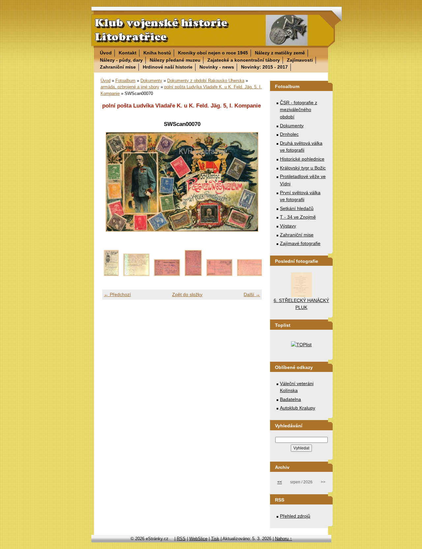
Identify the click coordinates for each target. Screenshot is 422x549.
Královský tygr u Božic (303, 167)
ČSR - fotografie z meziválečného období (298, 109)
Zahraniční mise (118, 67)
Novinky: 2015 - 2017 (264, 67)
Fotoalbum (125, 80)
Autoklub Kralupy (297, 408)
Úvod (106, 52)
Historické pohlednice (302, 159)
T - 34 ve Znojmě (298, 217)
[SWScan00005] (219, 274)
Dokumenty (151, 80)
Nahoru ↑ (283, 538)
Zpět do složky (187, 294)
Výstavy (288, 226)
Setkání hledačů (297, 208)
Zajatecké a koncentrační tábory (243, 60)
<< (279, 482)
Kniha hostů (157, 52)
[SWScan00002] (136, 274)
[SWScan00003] (167, 274)
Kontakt (127, 52)
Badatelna (290, 399)
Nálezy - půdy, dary (121, 60)
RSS (181, 538)
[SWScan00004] (193, 274)
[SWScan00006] (250, 274)
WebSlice (198, 538)
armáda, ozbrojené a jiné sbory (130, 86)
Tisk (215, 538)
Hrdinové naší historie (168, 67)
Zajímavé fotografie (300, 243)
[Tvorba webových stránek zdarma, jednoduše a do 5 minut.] (172, 539)
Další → (252, 294)
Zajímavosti (300, 60)
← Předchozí (117, 294)
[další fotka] (251, 182)
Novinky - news (216, 67)
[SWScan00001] (111, 274)
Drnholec (289, 134)
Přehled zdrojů (295, 516)
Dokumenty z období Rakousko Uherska (205, 80)
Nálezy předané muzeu (175, 60)
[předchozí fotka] (113, 182)
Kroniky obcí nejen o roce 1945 (213, 52)
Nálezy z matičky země (280, 52)
